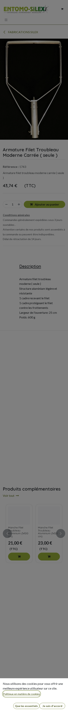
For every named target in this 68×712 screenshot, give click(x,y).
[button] (26, 706)
